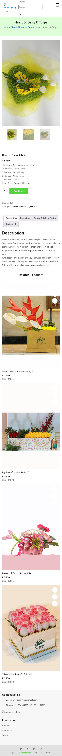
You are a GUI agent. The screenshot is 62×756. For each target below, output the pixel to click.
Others (31, 27)
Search (21, 2)
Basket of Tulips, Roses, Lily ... (17, 573)
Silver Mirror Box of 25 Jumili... (17, 674)
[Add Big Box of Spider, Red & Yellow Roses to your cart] (55, 402)
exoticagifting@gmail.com (25, 700)
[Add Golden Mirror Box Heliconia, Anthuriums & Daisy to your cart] (55, 301)
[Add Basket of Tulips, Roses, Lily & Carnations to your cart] (55, 503)
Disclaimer (25, 218)
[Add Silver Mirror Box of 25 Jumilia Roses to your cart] (55, 603)
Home (7, 27)
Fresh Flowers (19, 27)
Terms (5, 735)
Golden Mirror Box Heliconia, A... (18, 371)
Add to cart (19, 191)
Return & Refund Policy (45, 218)
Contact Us (7, 730)
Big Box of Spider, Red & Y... (16, 472)
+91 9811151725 (37, 705)
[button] (55, 287)
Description (11, 218)
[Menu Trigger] (57, 5)
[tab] (11, 218)
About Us (6, 726)
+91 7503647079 (22, 705)
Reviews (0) (11, 224)
